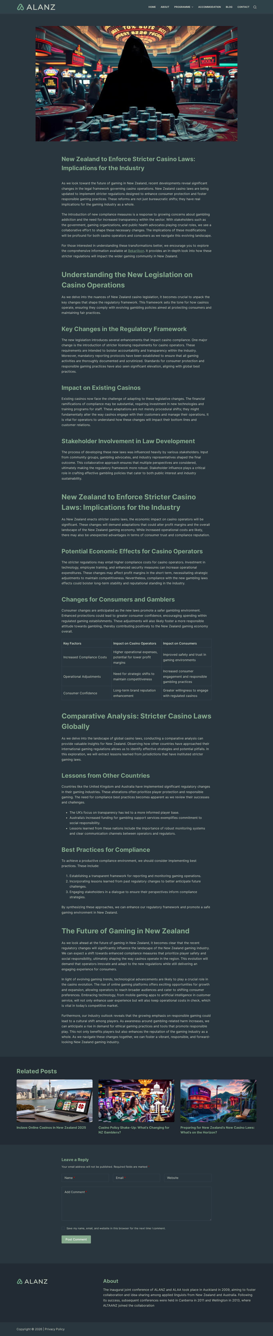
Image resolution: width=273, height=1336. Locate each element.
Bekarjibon (136, 251)
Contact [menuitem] (243, 6)
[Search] (254, 7)
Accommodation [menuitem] (209, 6)
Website (172, 1178)
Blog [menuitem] (229, 6)
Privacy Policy (55, 1329)
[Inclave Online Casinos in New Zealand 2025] (55, 1101)
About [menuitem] (165, 6)
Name (70, 1178)
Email (121, 1178)
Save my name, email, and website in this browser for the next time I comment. (116, 1228)
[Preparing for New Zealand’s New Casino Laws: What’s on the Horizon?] (218, 1101)
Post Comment (76, 1239)
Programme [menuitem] (182, 6)
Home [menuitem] (152, 6)
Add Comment (76, 1192)
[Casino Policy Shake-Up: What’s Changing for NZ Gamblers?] (136, 1101)
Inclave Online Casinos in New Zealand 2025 (51, 1127)
